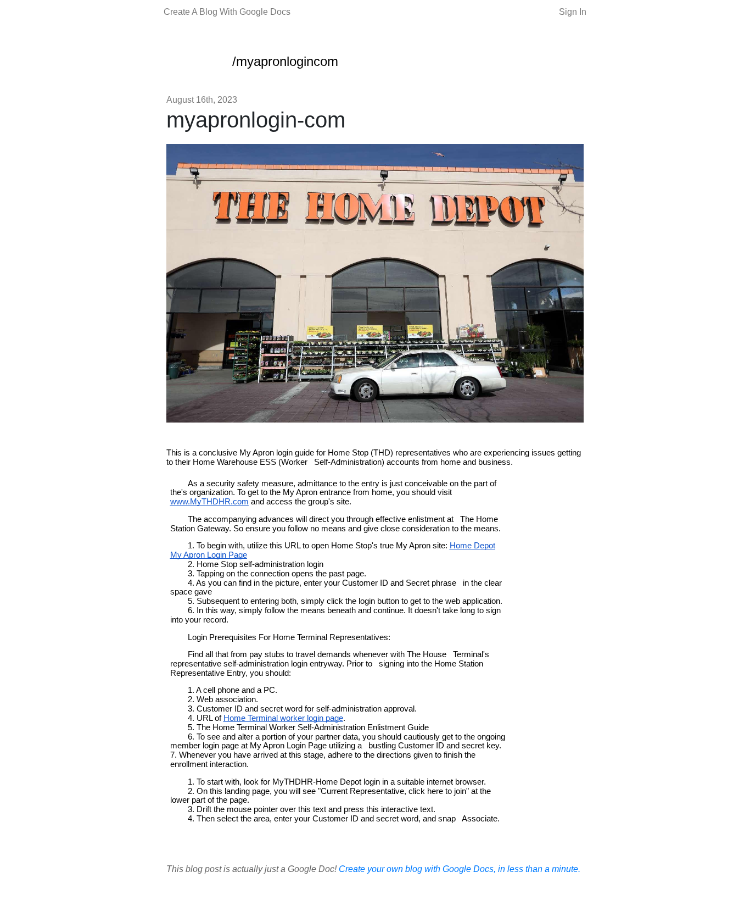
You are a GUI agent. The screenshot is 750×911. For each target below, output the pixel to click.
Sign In (572, 11)
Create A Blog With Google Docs (227, 11)
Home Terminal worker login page (283, 718)
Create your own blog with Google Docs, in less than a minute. (459, 869)
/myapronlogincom (285, 61)
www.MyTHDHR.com (209, 501)
